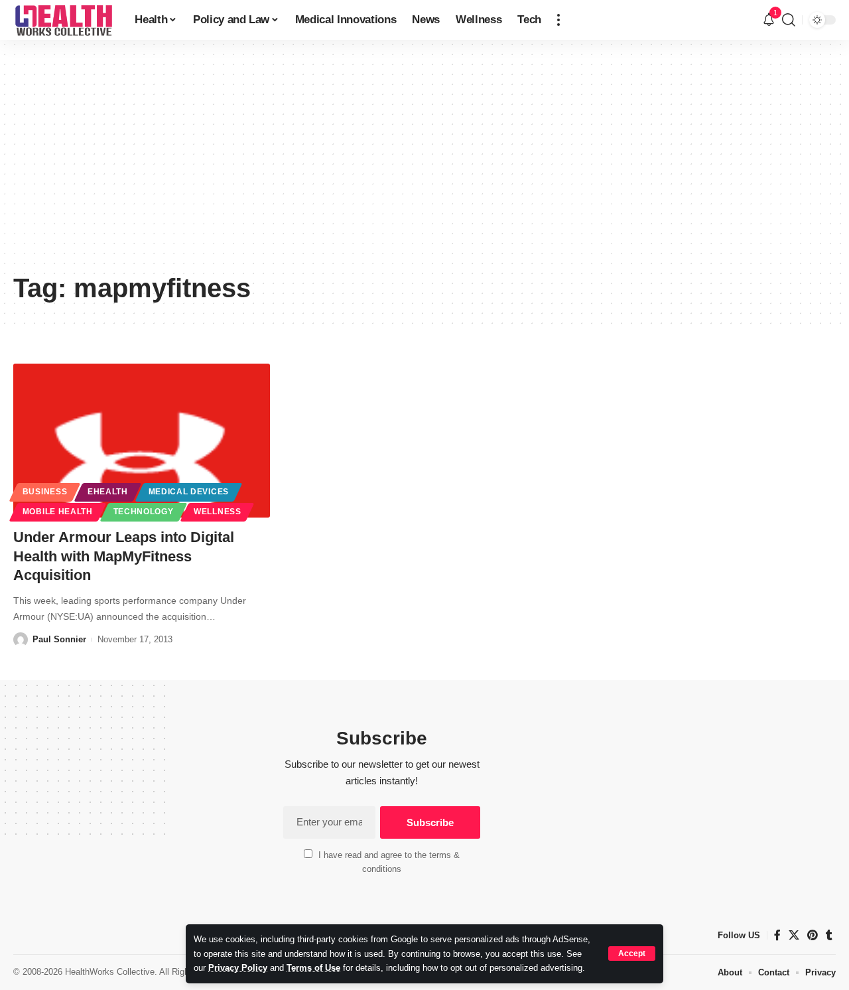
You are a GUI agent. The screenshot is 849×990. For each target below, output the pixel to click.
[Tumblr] (829, 935)
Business (45, 492)
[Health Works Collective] (63, 20)
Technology (143, 512)
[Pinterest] (812, 935)
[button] (631, 953)
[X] (794, 935)
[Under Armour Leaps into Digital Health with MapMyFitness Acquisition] (141, 441)
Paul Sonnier (59, 639)
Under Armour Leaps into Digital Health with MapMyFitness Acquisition (123, 556)
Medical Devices (189, 492)
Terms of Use (313, 968)
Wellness (217, 512)
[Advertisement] (424, 166)
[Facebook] (777, 935)
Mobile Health (58, 512)
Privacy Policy (237, 968)
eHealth (108, 492)
